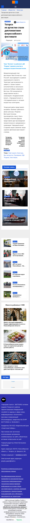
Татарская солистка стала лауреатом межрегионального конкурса (20, 142)
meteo (13, 387)
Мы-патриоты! (8, 155)
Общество (11, 10)
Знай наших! (12, 153)
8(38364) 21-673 (21, 455)
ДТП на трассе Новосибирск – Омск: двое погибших (19, 265)
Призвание (17, 155)
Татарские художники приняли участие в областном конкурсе (9, 141)
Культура (20, 10)
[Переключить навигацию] (15, 7)
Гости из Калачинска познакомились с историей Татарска (19, 286)
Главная (3, 10)
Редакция (9, 40)
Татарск (13, 381)
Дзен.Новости (20, 22)
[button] (27, 7)
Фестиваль (13, 157)
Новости (15, 241)
